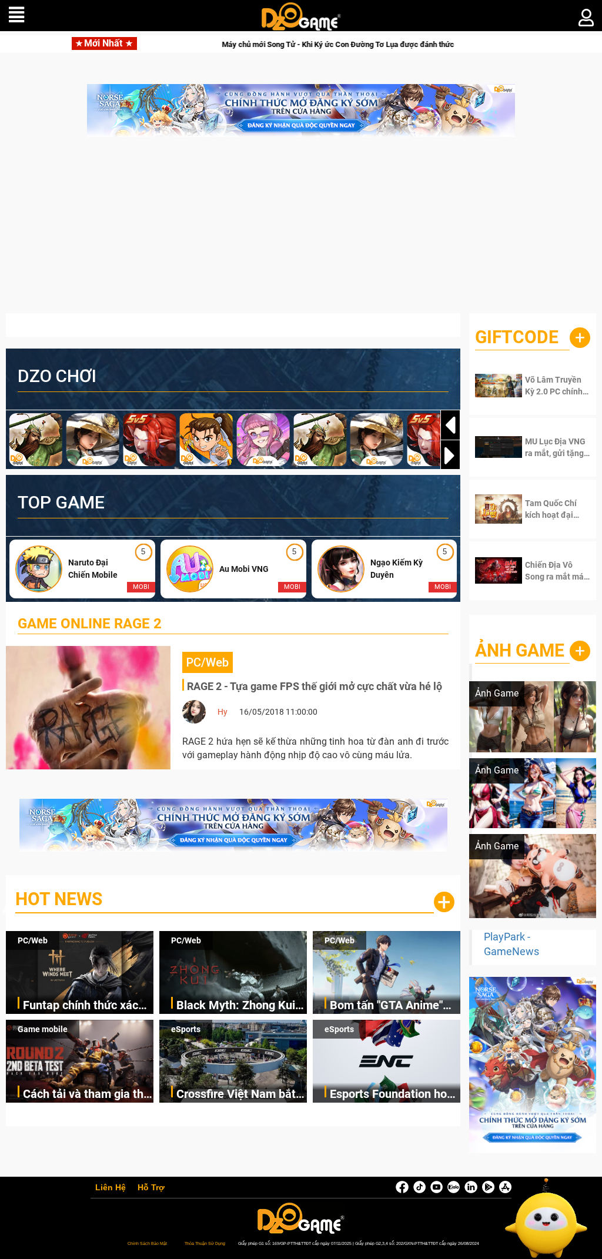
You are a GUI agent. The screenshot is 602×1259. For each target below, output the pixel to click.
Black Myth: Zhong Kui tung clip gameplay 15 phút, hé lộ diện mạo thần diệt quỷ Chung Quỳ (240, 1006)
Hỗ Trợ (151, 1188)
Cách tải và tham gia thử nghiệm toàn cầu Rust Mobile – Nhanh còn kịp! (86, 1095)
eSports (185, 1029)
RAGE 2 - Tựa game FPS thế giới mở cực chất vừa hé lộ (314, 686)
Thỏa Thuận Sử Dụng (205, 1243)
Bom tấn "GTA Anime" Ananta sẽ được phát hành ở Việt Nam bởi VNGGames (386, 1006)
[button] (450, 455)
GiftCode (516, 337)
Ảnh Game (519, 650)
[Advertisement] (301, 231)
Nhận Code (555, 385)
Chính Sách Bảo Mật (147, 1243)
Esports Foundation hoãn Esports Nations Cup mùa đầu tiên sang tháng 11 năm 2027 (395, 1095)
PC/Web (33, 940)
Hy (223, 711)
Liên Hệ (110, 1188)
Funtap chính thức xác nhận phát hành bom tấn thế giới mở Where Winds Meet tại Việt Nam (86, 1006)
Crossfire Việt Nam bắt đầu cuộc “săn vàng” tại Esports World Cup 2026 (238, 1095)
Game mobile (43, 1029)
